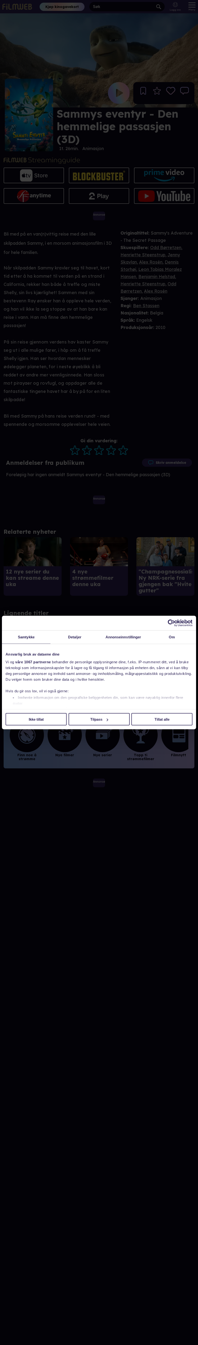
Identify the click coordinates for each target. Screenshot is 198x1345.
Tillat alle (162, 719)
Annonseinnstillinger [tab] (123, 637)
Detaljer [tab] (74, 637)
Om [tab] (172, 637)
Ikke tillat (36, 719)
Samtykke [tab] (26, 637)
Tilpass (96, 719)
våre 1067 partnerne (33, 662)
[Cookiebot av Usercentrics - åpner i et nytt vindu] (171, 623)
